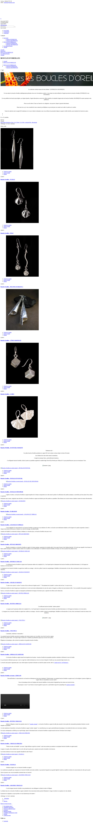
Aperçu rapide (6, 172)
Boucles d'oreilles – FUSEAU (8, 179)
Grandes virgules (33, 724)
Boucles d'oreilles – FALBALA (8, 764)
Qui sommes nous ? (7, 806)
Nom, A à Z (14, 122)
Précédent (6, 798)
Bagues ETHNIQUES (11, 39)
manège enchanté (70, 684)
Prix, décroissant (33, 122)
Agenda (5, 47)
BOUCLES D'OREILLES (9, 42)
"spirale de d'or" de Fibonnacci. (61, 662)
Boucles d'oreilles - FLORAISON (9, 511)
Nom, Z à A (20, 122)
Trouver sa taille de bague (9, 808)
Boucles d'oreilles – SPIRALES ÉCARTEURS (12, 654)
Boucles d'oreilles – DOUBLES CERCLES (11, 561)
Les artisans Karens (7, 46)
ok (2, 70)
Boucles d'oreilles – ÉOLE (7, 233)
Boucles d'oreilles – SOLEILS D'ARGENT (11, 582)
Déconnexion (4, 25)
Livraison (5, 810)
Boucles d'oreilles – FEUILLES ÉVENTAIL (12, 478)
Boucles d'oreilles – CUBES (7, 394)
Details (5, 174)
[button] (46, 18)
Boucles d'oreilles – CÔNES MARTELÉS (11, 340)
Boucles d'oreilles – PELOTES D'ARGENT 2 (12, 286)
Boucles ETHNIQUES (11, 43)
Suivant (5, 801)
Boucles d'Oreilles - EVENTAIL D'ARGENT (12, 447)
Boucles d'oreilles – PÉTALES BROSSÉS (11, 544)
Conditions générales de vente (10, 812)
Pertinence (8, 122)
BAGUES (5, 38)
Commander (6, 31)
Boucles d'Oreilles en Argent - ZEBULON (11, 675)
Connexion (6, 33)
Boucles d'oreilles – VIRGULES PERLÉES (11, 743)
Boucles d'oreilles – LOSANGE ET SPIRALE (12, 524)
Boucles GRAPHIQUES (12, 44)
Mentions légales (7, 811)
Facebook (5, 821)
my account (6, 30)
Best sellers (3, 122)
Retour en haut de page (6, 803)
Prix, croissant (26, 122)
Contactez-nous (7, 815)
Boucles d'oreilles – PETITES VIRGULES (11, 721)
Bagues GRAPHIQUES (12, 40)
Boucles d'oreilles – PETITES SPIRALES (11, 603)
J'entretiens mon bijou (8, 807)
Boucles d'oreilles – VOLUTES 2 (9, 630)
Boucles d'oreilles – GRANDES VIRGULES (11, 785)
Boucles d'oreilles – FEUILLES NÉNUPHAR (12, 491)
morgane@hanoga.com (9, 2)
